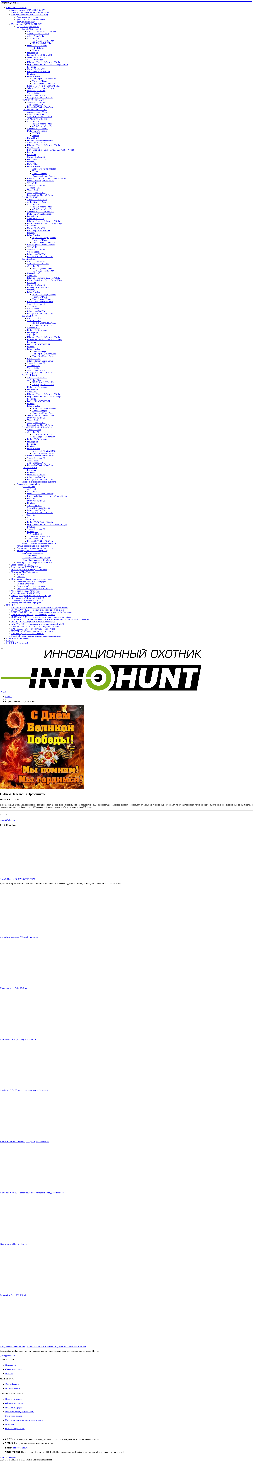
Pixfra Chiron (32, 164)
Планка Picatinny (29, 555)
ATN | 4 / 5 (32, 491)
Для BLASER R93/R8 (31, 29)
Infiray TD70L (33, 147)
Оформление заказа (14, 1403)
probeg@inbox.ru (7, 820)
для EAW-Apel (28, 486)
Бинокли (21, 574)
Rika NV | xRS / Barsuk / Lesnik (41, 245)
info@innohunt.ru (20, 1448)
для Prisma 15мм (29, 515)
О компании (10, 1365)
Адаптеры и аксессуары (27, 17)
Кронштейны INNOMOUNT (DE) (26, 24)
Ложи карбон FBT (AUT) (22, 565)
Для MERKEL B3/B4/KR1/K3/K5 (37, 427)
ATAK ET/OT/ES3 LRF (37, 119)
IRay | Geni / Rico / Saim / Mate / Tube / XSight (47, 496)
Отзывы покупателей (15, 1428)
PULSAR (31, 498)
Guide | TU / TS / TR (36, 143)
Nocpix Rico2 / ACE (36, 69)
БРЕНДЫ (10, 605)
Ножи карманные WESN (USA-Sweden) (29, 569)
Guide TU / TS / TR (35, 218)
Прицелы (21, 577)
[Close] (2, 648)
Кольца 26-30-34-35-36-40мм (40, 107)
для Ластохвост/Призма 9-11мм (31, 19)
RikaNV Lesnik (33, 358)
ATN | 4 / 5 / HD (34, 38)
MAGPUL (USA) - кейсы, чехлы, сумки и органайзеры (36, 636)
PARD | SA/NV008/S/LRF (38, 287)
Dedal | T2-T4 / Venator (37, 45)
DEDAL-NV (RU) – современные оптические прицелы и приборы (41, 617)
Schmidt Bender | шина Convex (40, 88)
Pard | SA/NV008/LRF (37, 159)
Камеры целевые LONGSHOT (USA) (28, 10)
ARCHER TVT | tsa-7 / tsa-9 (39, 117)
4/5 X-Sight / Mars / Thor (43, 41)
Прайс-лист (10, 1424)
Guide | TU (32, 275)
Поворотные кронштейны (28, 484)
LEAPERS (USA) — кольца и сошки (27, 633)
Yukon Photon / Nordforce (43, 83)
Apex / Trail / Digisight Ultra (44, 451)
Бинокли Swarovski (25, 584)
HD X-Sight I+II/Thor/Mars (44, 323)
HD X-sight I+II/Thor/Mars (43, 382)
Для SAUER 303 (29, 316)
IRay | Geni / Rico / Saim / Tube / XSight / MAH (47, 64)
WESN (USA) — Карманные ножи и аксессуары (33, 622)
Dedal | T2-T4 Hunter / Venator (40, 494)
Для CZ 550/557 (29, 259)
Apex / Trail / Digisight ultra (44, 169)
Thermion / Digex (39, 81)
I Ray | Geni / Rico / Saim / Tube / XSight (44, 339)
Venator (35, 50)
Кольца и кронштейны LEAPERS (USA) (29, 15)
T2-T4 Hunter (38, 48)
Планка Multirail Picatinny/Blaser (36, 558)
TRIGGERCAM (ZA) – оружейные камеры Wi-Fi (33, 614)
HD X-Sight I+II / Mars (42, 43)
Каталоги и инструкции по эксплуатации (24, 1420)
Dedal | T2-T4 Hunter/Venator (39, 214)
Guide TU (31, 335)
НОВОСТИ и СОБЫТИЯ (17, 638)
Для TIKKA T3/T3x (30, 197)
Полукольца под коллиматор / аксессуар (35, 548)
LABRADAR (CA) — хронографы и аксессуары (33, 629)
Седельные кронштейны (28, 26)
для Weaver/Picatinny (26, 22)
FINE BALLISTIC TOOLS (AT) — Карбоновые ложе (35, 626)
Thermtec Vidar (33, 188)
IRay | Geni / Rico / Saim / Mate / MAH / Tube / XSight (50, 150)
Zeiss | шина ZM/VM (36, 95)
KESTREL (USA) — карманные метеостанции (32, 631)
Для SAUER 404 (29, 375)
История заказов (12, 1388)
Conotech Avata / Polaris (37, 128)
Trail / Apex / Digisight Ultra (44, 79)
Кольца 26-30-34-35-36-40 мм (40, 98)
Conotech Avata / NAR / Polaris (40, 211)
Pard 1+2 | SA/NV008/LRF (38, 71)
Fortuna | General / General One (40, 55)
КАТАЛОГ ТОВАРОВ (16, 7)
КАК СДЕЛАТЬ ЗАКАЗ (17, 643)
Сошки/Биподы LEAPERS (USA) (26, 593)
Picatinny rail (32, 503)
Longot (30, 152)
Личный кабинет (13, 1384)
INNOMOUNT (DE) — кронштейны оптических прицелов (37, 610)
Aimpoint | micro (34, 318)
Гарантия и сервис (13, 1416)
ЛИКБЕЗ (10, 641)
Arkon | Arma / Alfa (35, 36)
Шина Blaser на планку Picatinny (36, 560)
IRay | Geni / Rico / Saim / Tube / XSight (44, 396)
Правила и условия (14, 1399)
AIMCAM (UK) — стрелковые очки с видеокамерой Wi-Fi (37, 624)
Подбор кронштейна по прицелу (26, 603)
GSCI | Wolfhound (35, 60)
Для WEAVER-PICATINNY (34, 109)
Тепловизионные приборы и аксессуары (35, 588)
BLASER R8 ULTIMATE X (34, 100)
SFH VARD (32, 183)
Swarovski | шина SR (36, 90)
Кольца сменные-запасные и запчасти (39, 482)
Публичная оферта (13, 1407)
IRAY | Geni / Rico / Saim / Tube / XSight (44, 223)
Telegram (12, 1457)
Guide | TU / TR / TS (36, 57)
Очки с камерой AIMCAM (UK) (25, 591)
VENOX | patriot (34, 505)
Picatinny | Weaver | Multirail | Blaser (32, 550)
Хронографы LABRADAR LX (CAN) (28, 598)
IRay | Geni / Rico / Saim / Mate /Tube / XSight (47, 524)
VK (6, 1457)
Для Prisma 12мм (29, 467)
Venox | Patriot (33, 93)
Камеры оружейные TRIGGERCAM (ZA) (30, 12)
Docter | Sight (33, 138)
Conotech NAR (33, 273)
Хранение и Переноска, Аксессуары (27, 600)
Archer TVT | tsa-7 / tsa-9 (38, 34)
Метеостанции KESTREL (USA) (26, 567)
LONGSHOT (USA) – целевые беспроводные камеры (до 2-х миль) (41, 612)
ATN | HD (31, 489)
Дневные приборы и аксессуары (31, 581)
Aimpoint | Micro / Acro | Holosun (41, 31)
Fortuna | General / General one (40, 140)
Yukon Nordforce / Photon (43, 176)
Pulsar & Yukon (33, 76)
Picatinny (31, 74)
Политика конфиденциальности (19, 1412)
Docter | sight (32, 53)
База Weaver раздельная (32, 553)
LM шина (31, 67)
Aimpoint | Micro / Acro (37, 112)
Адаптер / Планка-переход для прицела (34, 562)
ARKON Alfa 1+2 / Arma (38, 202)
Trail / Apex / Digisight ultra (44, 354)
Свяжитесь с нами (13, 1369)
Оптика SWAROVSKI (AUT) (24, 572)
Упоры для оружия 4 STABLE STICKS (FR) (31, 595)
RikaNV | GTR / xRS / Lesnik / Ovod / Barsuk (46, 178)
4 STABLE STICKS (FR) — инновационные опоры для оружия (39, 607)
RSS (2, 1457)
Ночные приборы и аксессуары (31, 586)
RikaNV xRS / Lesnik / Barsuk (40, 301)
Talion (35, 171)
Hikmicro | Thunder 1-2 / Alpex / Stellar (43, 62)
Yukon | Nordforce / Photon (38, 508)
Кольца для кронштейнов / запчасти (33, 546)
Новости (9, 1373)
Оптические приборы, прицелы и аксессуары (31, 579)
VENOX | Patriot (34, 534)
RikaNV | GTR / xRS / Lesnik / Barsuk (43, 86)
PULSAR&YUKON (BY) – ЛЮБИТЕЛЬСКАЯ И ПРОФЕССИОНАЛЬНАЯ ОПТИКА (50, 619)
